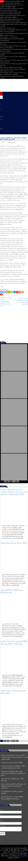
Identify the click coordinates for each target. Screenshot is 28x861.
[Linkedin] (14, 292)
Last (1, 819)
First (1, 814)
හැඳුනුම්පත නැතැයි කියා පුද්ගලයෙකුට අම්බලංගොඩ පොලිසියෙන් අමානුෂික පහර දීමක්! (13, 773)
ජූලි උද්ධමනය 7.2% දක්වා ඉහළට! (7, 28)
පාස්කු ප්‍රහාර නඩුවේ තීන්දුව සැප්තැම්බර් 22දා (10, 13)
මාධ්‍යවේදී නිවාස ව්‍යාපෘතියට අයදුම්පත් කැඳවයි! (10, 12)
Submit (3, 833)
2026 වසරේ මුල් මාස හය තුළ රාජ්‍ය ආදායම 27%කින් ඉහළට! (13, 22)
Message (3, 825)
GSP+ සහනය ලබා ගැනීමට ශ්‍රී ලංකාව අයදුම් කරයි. (11, 67)
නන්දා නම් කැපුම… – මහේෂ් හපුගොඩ (8, 37)
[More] (22, 292)
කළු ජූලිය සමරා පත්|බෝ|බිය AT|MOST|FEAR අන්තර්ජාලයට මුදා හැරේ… (6, 302)
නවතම (1, 294)
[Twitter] (4, 292)
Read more (20, 538)
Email (2, 821)
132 (14, 481)
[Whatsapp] (11, 292)
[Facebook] (1, 292)
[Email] (6, 292)
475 (13, 741)
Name (2, 810)
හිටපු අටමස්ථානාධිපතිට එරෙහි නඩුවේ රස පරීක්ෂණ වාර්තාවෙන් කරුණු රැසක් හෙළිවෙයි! (13, 786)
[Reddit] (19, 292)
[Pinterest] (17, 292)
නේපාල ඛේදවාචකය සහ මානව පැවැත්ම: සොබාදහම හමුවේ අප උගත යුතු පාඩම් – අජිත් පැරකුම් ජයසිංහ (14, 491)
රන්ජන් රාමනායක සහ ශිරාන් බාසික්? (14, 543)
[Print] (9, 292)
